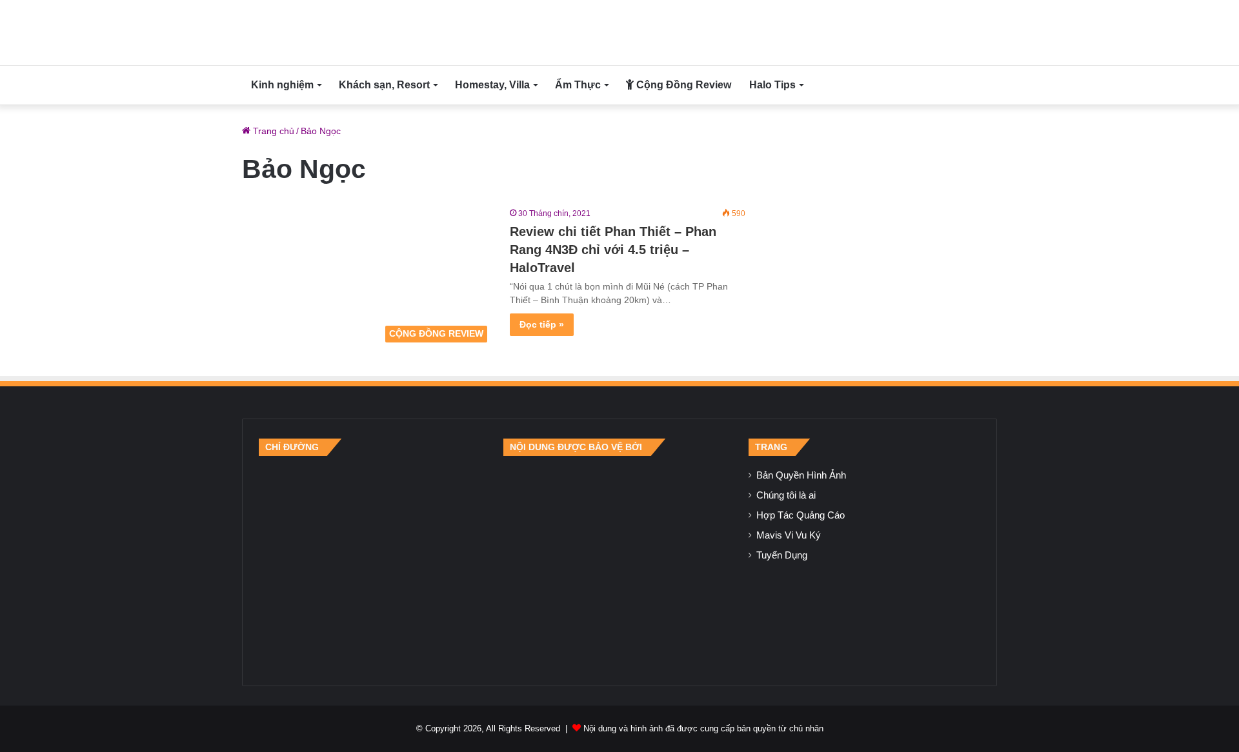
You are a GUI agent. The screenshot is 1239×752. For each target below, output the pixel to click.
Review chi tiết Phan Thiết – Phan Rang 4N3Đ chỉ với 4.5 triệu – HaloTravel (613, 249)
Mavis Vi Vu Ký (788, 535)
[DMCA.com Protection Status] (619, 562)
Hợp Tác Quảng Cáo (800, 515)
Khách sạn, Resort (384, 84)
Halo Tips (772, 84)
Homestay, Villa (492, 84)
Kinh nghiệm (282, 84)
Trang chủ (272, 131)
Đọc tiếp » (541, 324)
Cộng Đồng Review (682, 84)
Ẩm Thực (578, 84)
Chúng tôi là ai (786, 495)
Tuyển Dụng (781, 555)
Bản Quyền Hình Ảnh (801, 475)
